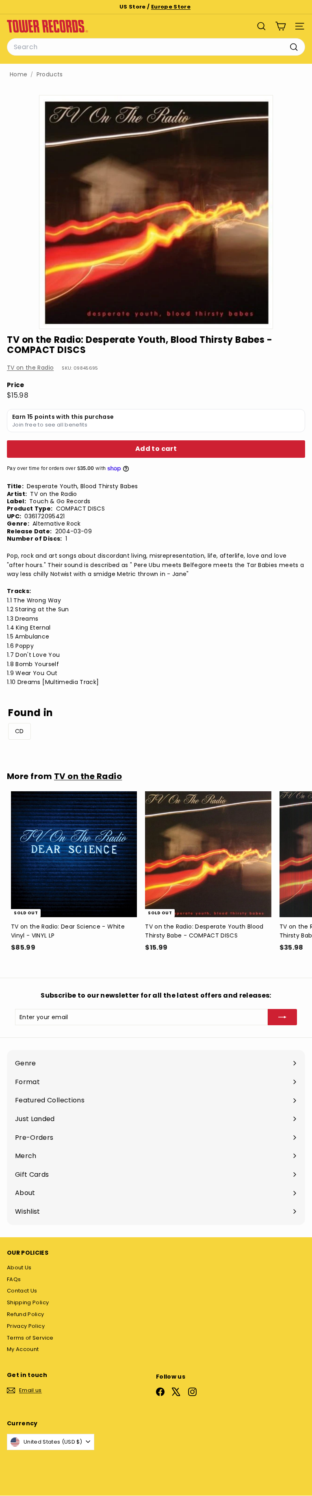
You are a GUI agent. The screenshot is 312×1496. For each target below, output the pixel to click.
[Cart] (280, 26)
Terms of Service (30, 1338)
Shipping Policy (28, 1302)
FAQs (14, 1279)
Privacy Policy (26, 1326)
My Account (23, 1349)
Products (50, 74)
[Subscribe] (282, 1017)
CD (19, 731)
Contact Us (22, 1291)
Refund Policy (25, 1314)
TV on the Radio (30, 368)
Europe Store (171, 7)
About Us (19, 1267)
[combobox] (156, 47)
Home (18, 74)
